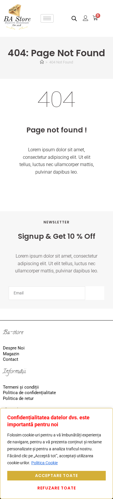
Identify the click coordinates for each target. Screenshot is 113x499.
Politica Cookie (44, 462)
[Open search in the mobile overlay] (74, 18)
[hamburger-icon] (47, 18)
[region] (56, 453)
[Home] (42, 62)
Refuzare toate (56, 488)
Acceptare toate (56, 475)
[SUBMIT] (94, 293)
